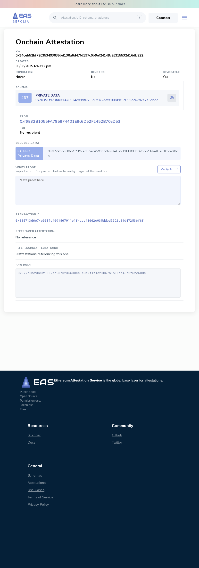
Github (117, 435)
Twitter (117, 442)
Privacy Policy (38, 504)
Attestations (37, 483)
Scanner (34, 435)
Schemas (35, 475)
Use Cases (36, 490)
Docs (31, 442)
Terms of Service (40, 497)
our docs (118, 4)
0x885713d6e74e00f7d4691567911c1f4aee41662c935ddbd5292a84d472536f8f (80, 220)
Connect (163, 18)
